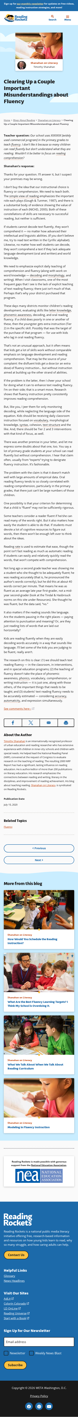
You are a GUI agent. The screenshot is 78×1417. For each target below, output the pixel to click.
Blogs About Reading (24, 120)
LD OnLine (12, 1308)
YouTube (49, 1406)
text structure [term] (51, 425)
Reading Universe (17, 1313)
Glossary (9, 1276)
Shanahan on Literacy (49, 120)
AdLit (9, 1298)
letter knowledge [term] (60, 310)
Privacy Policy (39, 1396)
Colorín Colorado (16, 1303)
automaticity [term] (12, 700)
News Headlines (14, 1281)
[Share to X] (31, 723)
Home (7, 120)
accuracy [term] (60, 696)
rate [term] (17, 546)
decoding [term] (36, 275)
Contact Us (16, 1255)
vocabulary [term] (41, 420)
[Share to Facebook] (13, 723)
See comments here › (19, 708)
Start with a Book (16, 1318)
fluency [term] (15, 144)
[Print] (66, 723)
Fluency (8, 827)
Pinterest (39, 1406)
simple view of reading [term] (24, 196)
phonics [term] (24, 678)
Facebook (29, 1406)
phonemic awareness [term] (17, 315)
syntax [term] (24, 425)
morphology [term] (56, 275)
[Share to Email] (49, 723)
